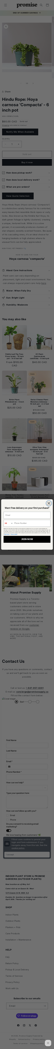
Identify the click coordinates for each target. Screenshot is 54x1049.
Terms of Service (14, 534)
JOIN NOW (27, 539)
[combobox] (8, 523)
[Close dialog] (49, 503)
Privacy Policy (6, 534)
